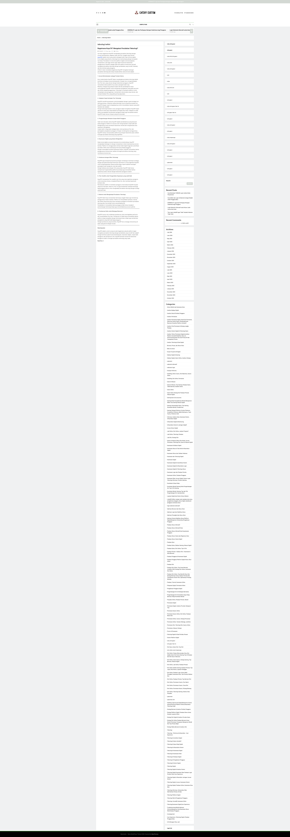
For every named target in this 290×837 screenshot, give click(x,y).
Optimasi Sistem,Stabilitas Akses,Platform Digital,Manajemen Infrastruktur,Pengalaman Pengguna (178, 520)
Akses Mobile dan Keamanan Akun (176, 307)
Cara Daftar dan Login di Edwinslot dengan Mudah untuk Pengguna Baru (166, 1)
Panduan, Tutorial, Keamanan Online (176, 582)
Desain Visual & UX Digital (173, 351)
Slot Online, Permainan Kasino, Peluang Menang (179, 688)
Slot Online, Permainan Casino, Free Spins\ (178, 682)
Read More (100, 241)
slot (168, 75)
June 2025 (169, 273)
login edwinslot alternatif (173, 505)
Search (168, 180)
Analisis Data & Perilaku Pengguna (175, 313)
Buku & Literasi (171, 348)
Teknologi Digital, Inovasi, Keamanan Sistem (178, 782)
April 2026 (169, 241)
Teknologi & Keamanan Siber (174, 753)
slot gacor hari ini (171, 112)
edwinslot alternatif (172, 364)
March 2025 (170, 282)
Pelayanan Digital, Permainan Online (176, 585)
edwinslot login (171, 367)
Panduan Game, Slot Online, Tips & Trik (177, 548)
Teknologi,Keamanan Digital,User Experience (178, 804)
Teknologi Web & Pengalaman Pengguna (177, 798)
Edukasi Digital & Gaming (173, 355)
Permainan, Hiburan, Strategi (174, 628)
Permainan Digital (171, 603)
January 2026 (170, 251)
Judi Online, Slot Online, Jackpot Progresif (177, 431)
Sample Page (143, 24)
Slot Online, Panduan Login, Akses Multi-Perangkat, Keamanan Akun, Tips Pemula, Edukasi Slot (179, 674)
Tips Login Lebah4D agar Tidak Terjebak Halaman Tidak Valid (135, 30)
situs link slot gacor (172, 56)
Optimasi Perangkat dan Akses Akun (176, 515)
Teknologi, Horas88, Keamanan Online (176, 801)
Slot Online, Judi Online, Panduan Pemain (177, 664)
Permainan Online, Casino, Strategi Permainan (178, 618)
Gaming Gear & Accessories (174, 397)
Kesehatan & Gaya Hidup (173, 483)
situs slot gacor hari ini (173, 106)
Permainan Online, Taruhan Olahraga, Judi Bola (179, 622)
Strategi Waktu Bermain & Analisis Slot (177, 727)
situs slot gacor (171, 69)
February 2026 (170, 248)
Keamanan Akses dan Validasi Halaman (177, 453)
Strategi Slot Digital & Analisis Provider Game (178, 717)
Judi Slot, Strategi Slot (172, 437)
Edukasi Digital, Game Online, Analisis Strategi (179, 358)
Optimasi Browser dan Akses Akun (176, 509)
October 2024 (170, 298)
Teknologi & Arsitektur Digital (174, 738)
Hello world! (185, 223)
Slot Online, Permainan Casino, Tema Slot (177, 685)
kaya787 (100, 57)
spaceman (169, 162)
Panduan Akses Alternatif (173, 525)
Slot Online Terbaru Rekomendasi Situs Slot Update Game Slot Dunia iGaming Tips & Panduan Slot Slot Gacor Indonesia (179, 655)
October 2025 (170, 260)
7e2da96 (101, 51)
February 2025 (170, 285)
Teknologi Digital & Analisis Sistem (176, 769)
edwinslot (169, 361)
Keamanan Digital (171, 459)
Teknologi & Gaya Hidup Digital (175, 744)
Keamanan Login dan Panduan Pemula (176, 472)
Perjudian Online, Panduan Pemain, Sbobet (177, 599)
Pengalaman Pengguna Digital (174, 588)
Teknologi (169, 730)
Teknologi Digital (171, 766)
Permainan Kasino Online (173, 611)
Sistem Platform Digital (173, 637)
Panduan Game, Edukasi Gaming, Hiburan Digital (179, 545)
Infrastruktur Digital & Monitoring (175, 421)
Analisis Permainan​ (172, 316)
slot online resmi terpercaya (174, 650)
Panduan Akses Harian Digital (174, 539)
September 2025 (171, 263)
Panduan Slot (170, 564)
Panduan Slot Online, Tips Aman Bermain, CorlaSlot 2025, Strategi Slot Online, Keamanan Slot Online (179, 569)
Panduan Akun (170, 542)
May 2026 (169, 238)
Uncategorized (170, 814)
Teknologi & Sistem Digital (174, 763)
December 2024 (171, 292)
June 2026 (169, 235)
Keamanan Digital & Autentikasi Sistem (177, 462)
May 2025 (169, 276)
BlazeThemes (155, 834)
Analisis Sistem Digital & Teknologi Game (177, 331)
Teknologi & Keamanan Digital (174, 750)
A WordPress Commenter (173, 223)
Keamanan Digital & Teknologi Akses (176, 469)
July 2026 (169, 232)
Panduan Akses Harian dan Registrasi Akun (178, 536)
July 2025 (169, 270)
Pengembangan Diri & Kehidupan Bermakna (178, 591)
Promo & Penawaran (172, 631)
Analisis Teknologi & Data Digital (175, 342)
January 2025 (170, 288)
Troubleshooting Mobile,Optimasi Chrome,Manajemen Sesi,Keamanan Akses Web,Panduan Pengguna (178, 809)
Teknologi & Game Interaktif (174, 741)
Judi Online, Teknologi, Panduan (175, 434)
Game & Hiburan (171, 381)
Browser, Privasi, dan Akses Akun (175, 345)
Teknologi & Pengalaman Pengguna (176, 760)
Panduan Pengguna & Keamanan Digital (177, 556)
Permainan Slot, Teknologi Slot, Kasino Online (178, 625)
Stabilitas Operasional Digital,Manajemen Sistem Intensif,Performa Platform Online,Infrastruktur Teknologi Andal (179, 704)
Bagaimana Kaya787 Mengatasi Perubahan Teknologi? (118, 48)
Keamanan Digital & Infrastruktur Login (177, 466)
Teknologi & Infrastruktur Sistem (175, 747)
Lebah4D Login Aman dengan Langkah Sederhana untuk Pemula (173, 30)
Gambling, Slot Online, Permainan (175, 378)
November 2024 (171, 295)
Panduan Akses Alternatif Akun (175, 528)
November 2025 (171, 257)
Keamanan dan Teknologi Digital (175, 456)
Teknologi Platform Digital (173, 795)
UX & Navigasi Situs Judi (173, 822)
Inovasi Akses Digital (172, 428)
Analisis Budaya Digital (173, 310)
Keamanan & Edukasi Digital (174, 445)
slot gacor (169, 100)
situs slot (169, 62)
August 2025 (170, 267)
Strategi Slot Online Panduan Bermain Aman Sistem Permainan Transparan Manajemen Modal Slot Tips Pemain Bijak (179, 722)
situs (168, 81)
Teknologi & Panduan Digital (174, 757)
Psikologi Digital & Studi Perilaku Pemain (177, 634)
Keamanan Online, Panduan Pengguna (176, 475)
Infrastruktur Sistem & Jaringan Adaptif (177, 425)
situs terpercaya (171, 137)
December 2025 (171, 254)
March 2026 (170, 245)
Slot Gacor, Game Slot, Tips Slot (175, 647)
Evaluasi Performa (171, 370)
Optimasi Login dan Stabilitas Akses (176, 512)
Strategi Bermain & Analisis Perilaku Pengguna (179, 709)
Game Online (170, 389)
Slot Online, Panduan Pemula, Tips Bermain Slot (179, 679)
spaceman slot (171, 699)
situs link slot (170, 87)
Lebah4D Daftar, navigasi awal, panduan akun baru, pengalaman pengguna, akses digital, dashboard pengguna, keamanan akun (179, 501)
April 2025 (169, 279)
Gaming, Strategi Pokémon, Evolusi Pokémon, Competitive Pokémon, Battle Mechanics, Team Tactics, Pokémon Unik (179, 412)
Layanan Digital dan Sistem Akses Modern (177, 496)
